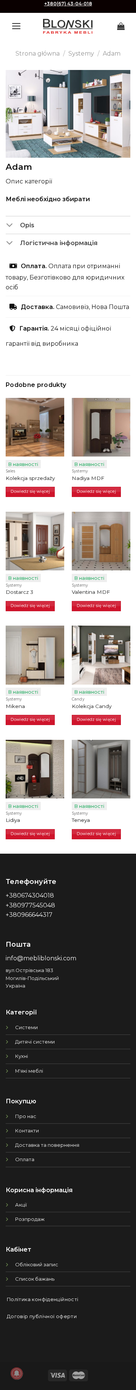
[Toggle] (13, 225)
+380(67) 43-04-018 (68, 3)
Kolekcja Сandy (91, 706)
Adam (112, 53)
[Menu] (16, 26)
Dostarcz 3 (19, 592)
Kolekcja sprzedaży (30, 478)
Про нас (25, 1116)
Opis (27, 225)
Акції (21, 1205)
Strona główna (37, 53)
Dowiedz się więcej (30, 491)
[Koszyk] (121, 26)
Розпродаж (30, 1219)
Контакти (27, 1131)
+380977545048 (30, 905)
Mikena (15, 706)
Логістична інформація (58, 243)
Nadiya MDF (88, 478)
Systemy (81, 53)
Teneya (81, 820)
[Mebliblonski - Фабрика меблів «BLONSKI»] (68, 26)
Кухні (21, 1056)
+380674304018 (30, 895)
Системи (26, 1027)
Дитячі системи (35, 1042)
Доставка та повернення (47, 1145)
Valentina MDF (91, 592)
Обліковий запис (36, 1264)
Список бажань (34, 1279)
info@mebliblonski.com (41, 958)
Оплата (24, 1159)
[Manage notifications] (17, 1373)
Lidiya (13, 820)
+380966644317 (29, 914)
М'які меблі (29, 1071)
